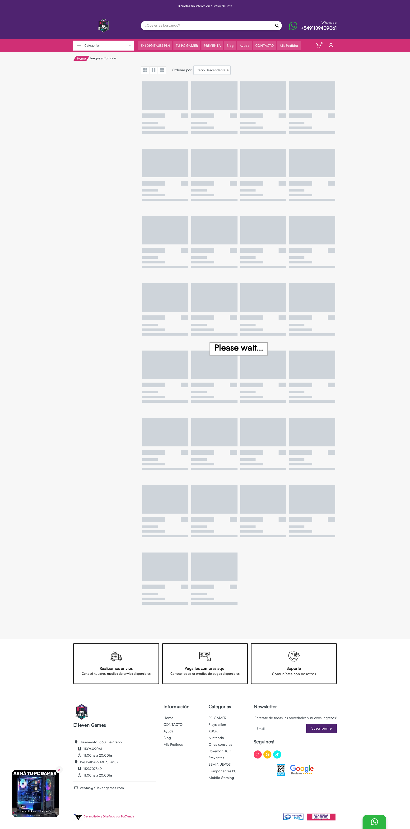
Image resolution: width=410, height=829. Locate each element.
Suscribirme (321, 728)
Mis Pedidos (173, 744)
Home (81, 58)
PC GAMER (217, 718)
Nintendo (216, 738)
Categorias (91, 45)
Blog (167, 738)
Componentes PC (222, 771)
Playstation (217, 724)
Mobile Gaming (221, 778)
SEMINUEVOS (220, 764)
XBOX (213, 731)
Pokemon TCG (220, 751)
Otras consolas (220, 744)
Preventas (216, 758)
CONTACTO (172, 724)
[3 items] (153, 70)
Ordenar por (181, 70)
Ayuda (168, 731)
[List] (162, 70)
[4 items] (145, 70)
